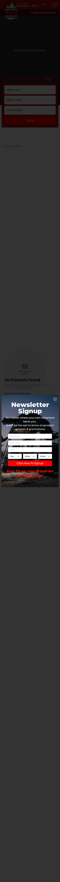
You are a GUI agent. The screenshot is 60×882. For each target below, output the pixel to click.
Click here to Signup (30, 463)
